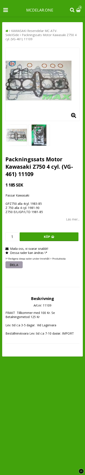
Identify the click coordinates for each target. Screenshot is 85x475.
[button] (79, 10)
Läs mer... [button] (73, 219)
